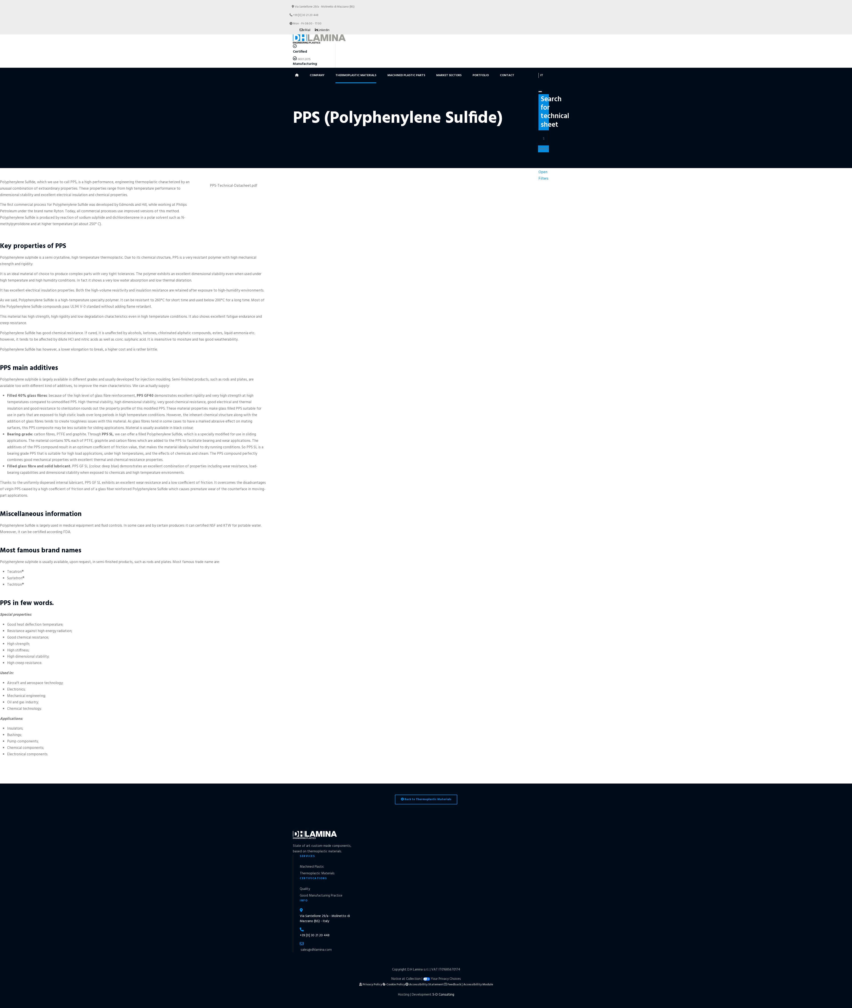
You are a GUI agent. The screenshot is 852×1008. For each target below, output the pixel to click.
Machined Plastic (312, 866)
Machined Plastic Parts (406, 75)
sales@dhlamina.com (316, 949)
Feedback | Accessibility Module (470, 984)
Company (317, 75)
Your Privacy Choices (446, 979)
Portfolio (481, 75)
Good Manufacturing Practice (321, 895)
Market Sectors (449, 75)
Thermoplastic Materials (355, 75)
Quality (305, 889)
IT (541, 75)
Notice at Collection (406, 979)
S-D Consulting (443, 994)
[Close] (540, 91)
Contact (507, 75)
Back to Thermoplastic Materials (427, 799)
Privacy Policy (372, 984)
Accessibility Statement (426, 984)
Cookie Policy (395, 984)
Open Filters (543, 175)
